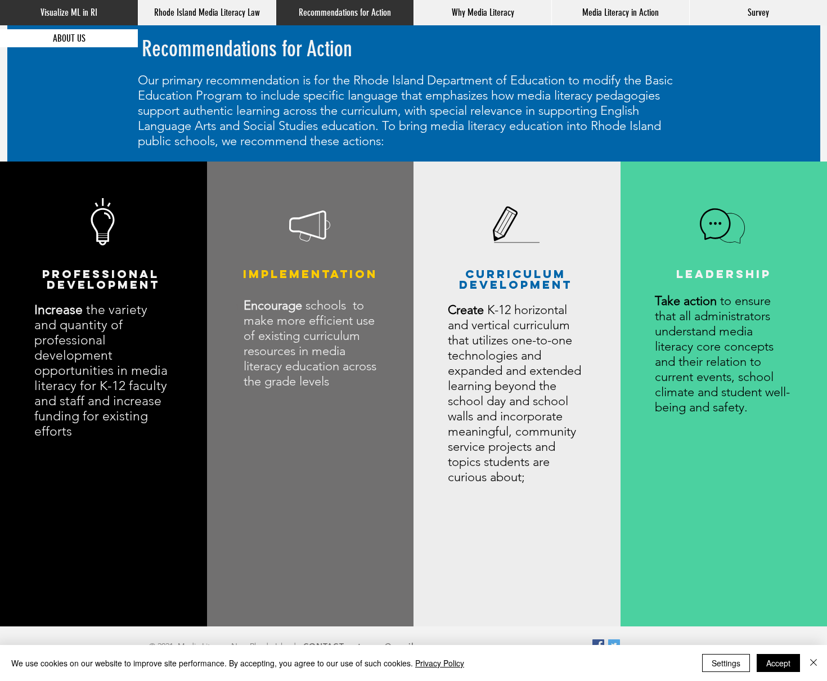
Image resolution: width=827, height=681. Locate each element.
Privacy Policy (439, 663)
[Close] (813, 663)
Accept (778, 663)
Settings (726, 663)
